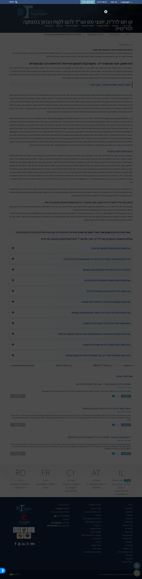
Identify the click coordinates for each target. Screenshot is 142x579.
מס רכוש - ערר (87, 2)
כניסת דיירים (102, 2)
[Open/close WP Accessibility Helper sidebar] (3, 570)
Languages (125, 2)
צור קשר (114, 2)
